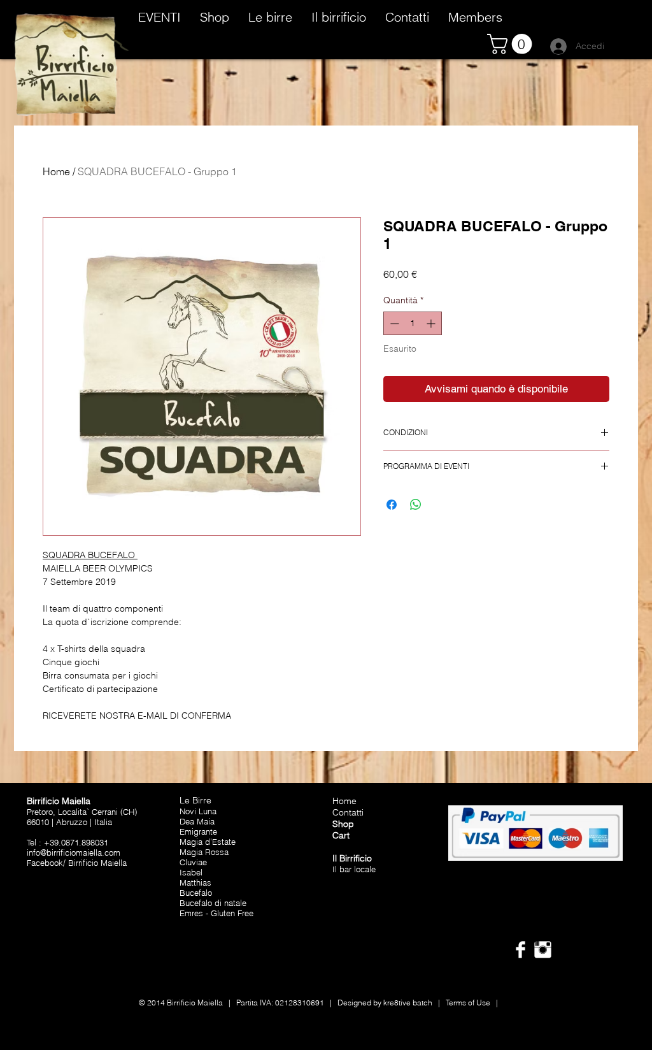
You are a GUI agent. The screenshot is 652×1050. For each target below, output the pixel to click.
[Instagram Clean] (542, 949)
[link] (512, 44)
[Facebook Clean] (520, 949)
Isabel (191, 872)
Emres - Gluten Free (216, 913)
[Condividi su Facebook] (391, 504)
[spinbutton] (412, 323)
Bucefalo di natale (213, 903)
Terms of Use (468, 1002)
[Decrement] (393, 323)
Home (56, 171)
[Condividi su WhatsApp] (415, 504)
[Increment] (432, 323)
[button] (214, 15)
